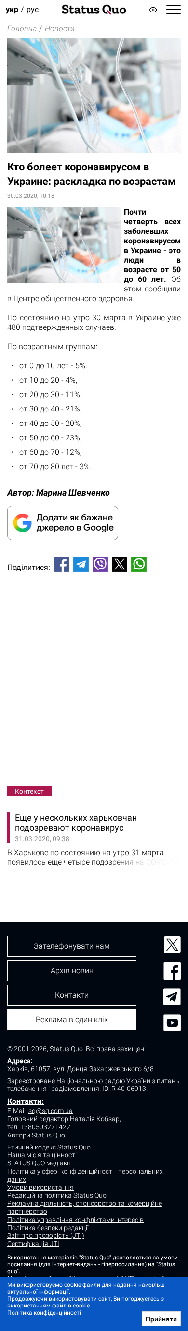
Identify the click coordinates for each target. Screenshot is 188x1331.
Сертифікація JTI (33, 1243)
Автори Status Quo (36, 1135)
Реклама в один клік (72, 1019)
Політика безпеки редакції (48, 1228)
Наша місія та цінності (42, 1155)
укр (12, 9)
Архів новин (72, 970)
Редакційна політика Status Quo (57, 1195)
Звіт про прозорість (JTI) (45, 1235)
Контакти (72, 995)
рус (33, 9)
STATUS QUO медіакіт (39, 1163)
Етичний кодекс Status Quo (49, 1147)
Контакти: (25, 1101)
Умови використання (40, 1187)
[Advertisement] (94, 680)
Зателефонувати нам (72, 946)
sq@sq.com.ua (50, 1110)
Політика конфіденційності (44, 1312)
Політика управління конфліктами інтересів (75, 1219)
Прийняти (161, 1319)
